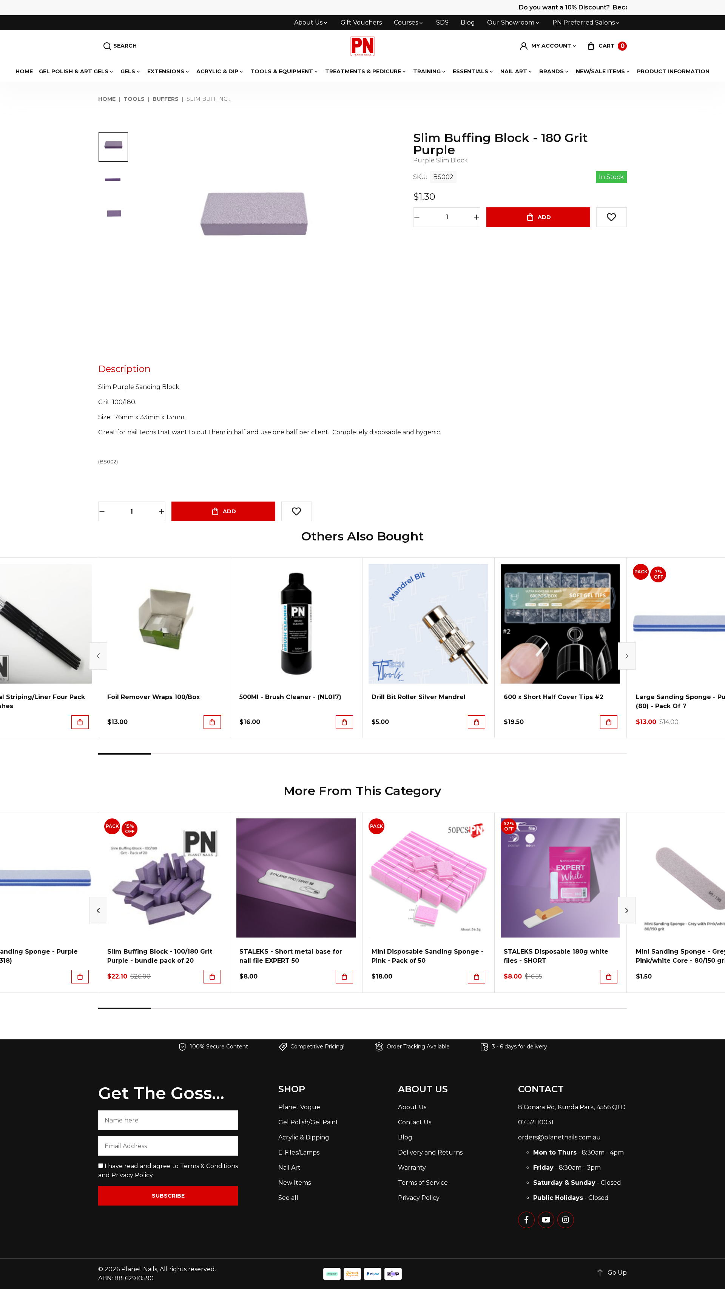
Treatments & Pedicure (363, 71)
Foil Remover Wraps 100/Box (153, 697)
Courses (406, 22)
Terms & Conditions (209, 1166)
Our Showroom (510, 22)
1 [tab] (124, 754)
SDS (442, 22)
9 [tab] (547, 754)
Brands (551, 71)
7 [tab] (441, 754)
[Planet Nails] (362, 46)
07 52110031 (536, 1122)
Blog (468, 22)
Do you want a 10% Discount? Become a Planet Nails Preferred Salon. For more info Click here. (563, 7)
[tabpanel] (164, 647)
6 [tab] (388, 754)
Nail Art (513, 71)
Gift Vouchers (361, 22)
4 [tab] (283, 754)
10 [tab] (600, 754)
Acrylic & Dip (217, 71)
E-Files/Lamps (298, 1152)
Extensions (165, 71)
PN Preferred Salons (583, 22)
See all (288, 1197)
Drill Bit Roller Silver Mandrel (419, 697)
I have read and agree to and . (168, 1170)
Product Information (673, 71)
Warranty (412, 1167)
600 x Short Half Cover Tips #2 (553, 697)
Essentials (470, 71)
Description (124, 368)
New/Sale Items (600, 71)
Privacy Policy (132, 1175)
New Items (294, 1182)
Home (24, 71)
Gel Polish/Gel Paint (308, 1122)
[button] (548, 46)
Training (427, 71)
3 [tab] (230, 754)
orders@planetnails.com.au (559, 1137)
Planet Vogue (299, 1107)
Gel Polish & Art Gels (73, 71)
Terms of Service (423, 1182)
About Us (308, 22)
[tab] (124, 369)
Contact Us (414, 1122)
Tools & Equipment (281, 71)
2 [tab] (177, 754)
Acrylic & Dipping (303, 1137)
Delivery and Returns (430, 1152)
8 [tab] (494, 754)
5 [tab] (336, 754)
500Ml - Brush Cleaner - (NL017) (290, 697)
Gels (127, 71)
